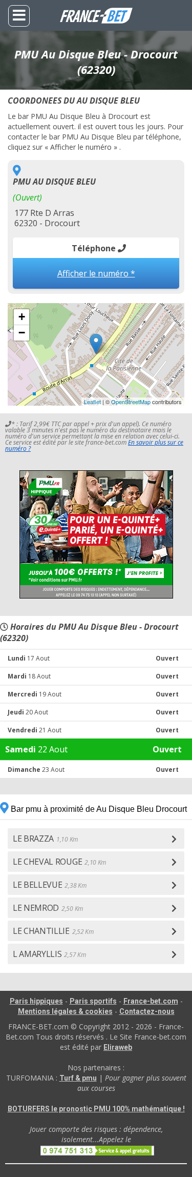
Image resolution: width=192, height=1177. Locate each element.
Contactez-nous (147, 1011)
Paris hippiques (36, 1001)
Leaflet (92, 401)
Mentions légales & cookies (65, 1011)
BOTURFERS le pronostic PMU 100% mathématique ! (96, 1109)
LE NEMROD (48, 907)
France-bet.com (150, 1001)
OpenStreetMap (131, 401)
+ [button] (21, 316)
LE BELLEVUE (49, 884)
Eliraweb (117, 1047)
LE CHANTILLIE (53, 930)
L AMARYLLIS (49, 954)
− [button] (21, 332)
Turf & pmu (78, 1078)
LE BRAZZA (45, 838)
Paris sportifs (93, 1001)
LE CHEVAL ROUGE (59, 861)
